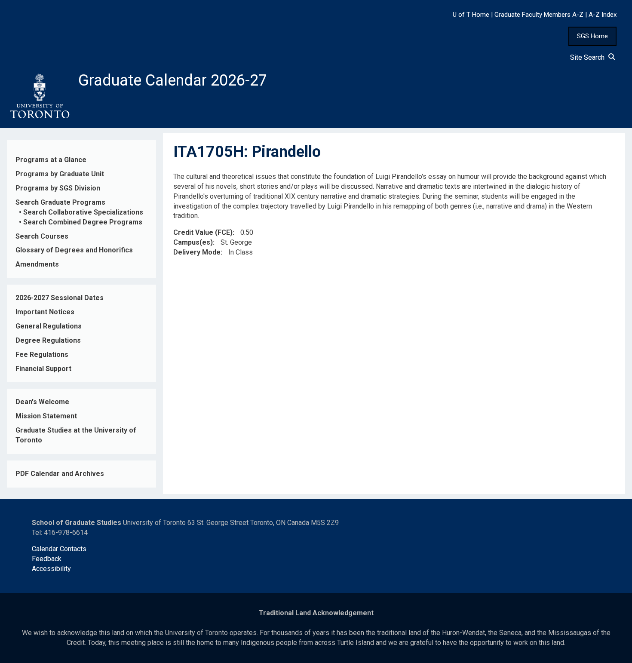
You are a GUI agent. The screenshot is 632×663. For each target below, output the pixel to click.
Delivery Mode (197, 252)
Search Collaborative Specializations (83, 212)
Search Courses (41, 236)
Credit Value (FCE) (203, 232)
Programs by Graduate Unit (59, 174)
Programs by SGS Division (57, 188)
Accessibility (51, 569)
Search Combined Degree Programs (82, 222)
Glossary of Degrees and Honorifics (74, 250)
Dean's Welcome (42, 402)
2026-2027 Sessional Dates (59, 298)
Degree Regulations (48, 340)
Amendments (37, 264)
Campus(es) (193, 242)
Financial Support (43, 369)
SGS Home (592, 36)
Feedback (46, 559)
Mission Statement (46, 416)
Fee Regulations (41, 354)
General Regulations (48, 326)
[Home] (39, 96)
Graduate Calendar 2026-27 (172, 80)
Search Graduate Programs (60, 202)
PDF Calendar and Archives (59, 474)
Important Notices (44, 312)
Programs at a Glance (50, 160)
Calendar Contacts (59, 549)
